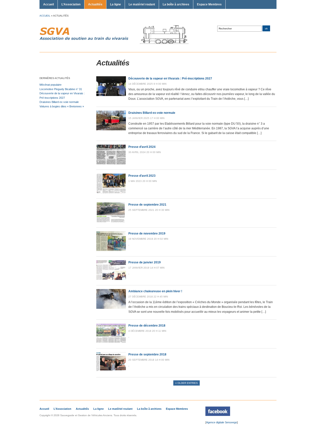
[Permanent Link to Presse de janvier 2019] (111, 279)
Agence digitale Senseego (221, 422)
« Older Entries (186, 383)
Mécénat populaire (50, 84)
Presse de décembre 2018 (146, 325)
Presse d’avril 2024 (142, 147)
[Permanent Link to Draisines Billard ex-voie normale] (111, 129)
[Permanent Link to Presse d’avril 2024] (111, 163)
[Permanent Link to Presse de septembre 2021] (111, 221)
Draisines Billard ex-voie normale (59, 101)
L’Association (70, 4)
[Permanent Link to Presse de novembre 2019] (111, 250)
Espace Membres (209, 4)
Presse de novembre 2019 (146, 233)
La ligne (115, 4)
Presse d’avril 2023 (142, 175)
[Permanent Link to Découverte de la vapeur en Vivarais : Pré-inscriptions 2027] (111, 95)
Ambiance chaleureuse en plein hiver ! (155, 291)
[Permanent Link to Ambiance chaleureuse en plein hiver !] (111, 308)
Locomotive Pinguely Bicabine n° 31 (61, 89)
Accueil (48, 4)
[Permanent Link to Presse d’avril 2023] (111, 192)
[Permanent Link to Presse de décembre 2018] (111, 342)
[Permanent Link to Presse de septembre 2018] (111, 371)
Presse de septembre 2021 (147, 204)
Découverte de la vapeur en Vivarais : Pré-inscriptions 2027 (170, 78)
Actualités (95, 4)
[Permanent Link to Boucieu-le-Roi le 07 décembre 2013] (217, 414)
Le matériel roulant (142, 4)
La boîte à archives (176, 4)
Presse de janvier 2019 (144, 262)
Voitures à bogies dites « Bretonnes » (62, 106)
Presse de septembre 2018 (147, 354)
